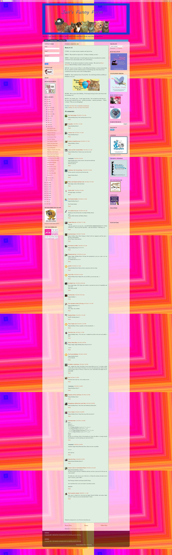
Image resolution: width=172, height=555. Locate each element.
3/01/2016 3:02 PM (84, 364)
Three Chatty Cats (72, 324)
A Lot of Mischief (51, 147)
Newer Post (68, 525)
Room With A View (51, 166)
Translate (120, 48)
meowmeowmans (72, 234)
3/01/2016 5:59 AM (79, 190)
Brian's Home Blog (72, 342)
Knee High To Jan (51, 128)
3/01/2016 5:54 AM (89, 182)
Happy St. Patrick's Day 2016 (53, 149)
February (50, 178)
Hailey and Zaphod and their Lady (76, 182)
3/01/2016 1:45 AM (79, 132)
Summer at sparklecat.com (74, 141)
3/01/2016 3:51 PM (74, 377)
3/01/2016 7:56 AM (80, 234)
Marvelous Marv (72, 420)
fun (78, 107)
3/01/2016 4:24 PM (86, 394)
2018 (47, 101)
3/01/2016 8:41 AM (76, 266)
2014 (47, 184)
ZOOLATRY (71, 190)
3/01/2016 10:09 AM (80, 283)
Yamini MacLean (72, 222)
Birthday (70, 107)
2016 (47, 105)
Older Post (104, 525)
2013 (47, 187)
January (49, 180)
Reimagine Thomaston (52, 145)
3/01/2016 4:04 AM (78, 158)
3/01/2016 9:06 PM (90, 403)
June (49, 120)
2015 (47, 182)
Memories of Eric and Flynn (74, 395)
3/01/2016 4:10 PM (78, 386)
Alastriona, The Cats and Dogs (75, 170)
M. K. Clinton (71, 412)
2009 (47, 195)
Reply (69, 119)
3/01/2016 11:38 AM (88, 303)
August (49, 116)
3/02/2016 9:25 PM (80, 459)
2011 (47, 191)
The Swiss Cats (71, 332)
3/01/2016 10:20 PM (79, 412)
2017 (47, 103)
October (49, 111)
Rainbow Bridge (53, 40)
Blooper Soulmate (51, 135)
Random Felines (72, 315)
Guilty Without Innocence (53, 160)
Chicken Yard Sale (51, 132)
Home (46, 40)
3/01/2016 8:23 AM (82, 245)
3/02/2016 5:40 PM (78, 444)
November (50, 109)
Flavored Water (50, 171)
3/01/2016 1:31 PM (80, 332)
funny (80, 107)
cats (73, 107)
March (49, 126)
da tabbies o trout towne (73, 364)
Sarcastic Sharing (51, 139)
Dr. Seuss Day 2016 (51, 173)
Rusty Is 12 (49, 175)
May (49, 122)
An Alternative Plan (51, 137)
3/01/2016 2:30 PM (82, 354)
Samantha (70, 124)
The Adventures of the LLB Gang (76, 303)
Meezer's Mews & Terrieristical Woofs (77, 468)
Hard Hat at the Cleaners (52, 152)
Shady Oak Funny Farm (52, 143)
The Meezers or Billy (73, 245)
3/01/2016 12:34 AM (81, 115)
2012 (47, 189)
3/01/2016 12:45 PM (81, 323)
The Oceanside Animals (73, 493)
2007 (47, 199)
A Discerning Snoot (51, 169)
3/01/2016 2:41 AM (87, 150)
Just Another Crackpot (52, 141)
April (49, 124)
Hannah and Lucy (72, 254)
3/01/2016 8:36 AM (81, 254)
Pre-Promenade (50, 164)
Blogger (94, 544)
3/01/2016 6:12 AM (82, 199)
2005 (47, 204)
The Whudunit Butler (52, 130)
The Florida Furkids (73, 199)
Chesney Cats (71, 132)
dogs (76, 107)
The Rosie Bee (71, 295)
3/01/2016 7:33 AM (81, 222)
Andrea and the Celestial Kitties (75, 150)
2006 (47, 201)
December (50, 107)
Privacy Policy (62, 40)
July (49, 118)
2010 (47, 193)
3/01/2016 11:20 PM (80, 420)
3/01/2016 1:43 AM (77, 124)
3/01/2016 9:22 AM (78, 274)
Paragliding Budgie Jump (52, 156)
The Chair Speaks (72, 115)
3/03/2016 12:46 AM (90, 468)
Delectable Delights (51, 162)
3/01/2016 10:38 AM (79, 295)
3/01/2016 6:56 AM (82, 210)
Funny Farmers (85, 107)
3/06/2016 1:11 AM (84, 493)
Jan (69, 377)
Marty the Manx (72, 459)
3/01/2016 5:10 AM (87, 170)
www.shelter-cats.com (73, 210)
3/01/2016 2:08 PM (81, 342)
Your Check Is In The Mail (53, 158)
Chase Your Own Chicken (53, 154)
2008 (47, 197)
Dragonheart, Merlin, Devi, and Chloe (77, 403)
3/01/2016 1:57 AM (85, 141)
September (50, 114)
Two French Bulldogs (73, 354)
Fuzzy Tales (71, 274)
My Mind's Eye (71, 283)
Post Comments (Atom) (76, 528)
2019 (47, 99)
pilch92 (70, 266)
